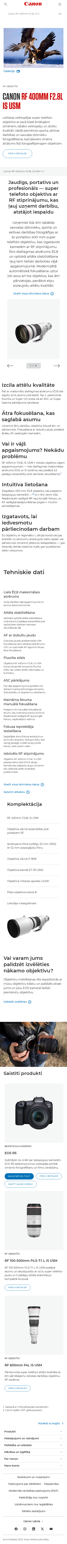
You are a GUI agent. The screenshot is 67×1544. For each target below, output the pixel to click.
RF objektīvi (10, 86)
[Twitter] (42, 1529)
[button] (17, 153)
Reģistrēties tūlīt (19, 1176)
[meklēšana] (6, 4)
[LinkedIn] (33, 1529)
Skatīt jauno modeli (20, 1184)
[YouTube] (51, 1529)
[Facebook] (16, 1529)
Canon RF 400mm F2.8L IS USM (22, 171)
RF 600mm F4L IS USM (23, 1365)
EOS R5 (11, 1153)
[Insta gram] (24, 1529)
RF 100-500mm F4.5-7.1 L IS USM (31, 1261)
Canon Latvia (32, 1521)
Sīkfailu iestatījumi (33, 1511)
